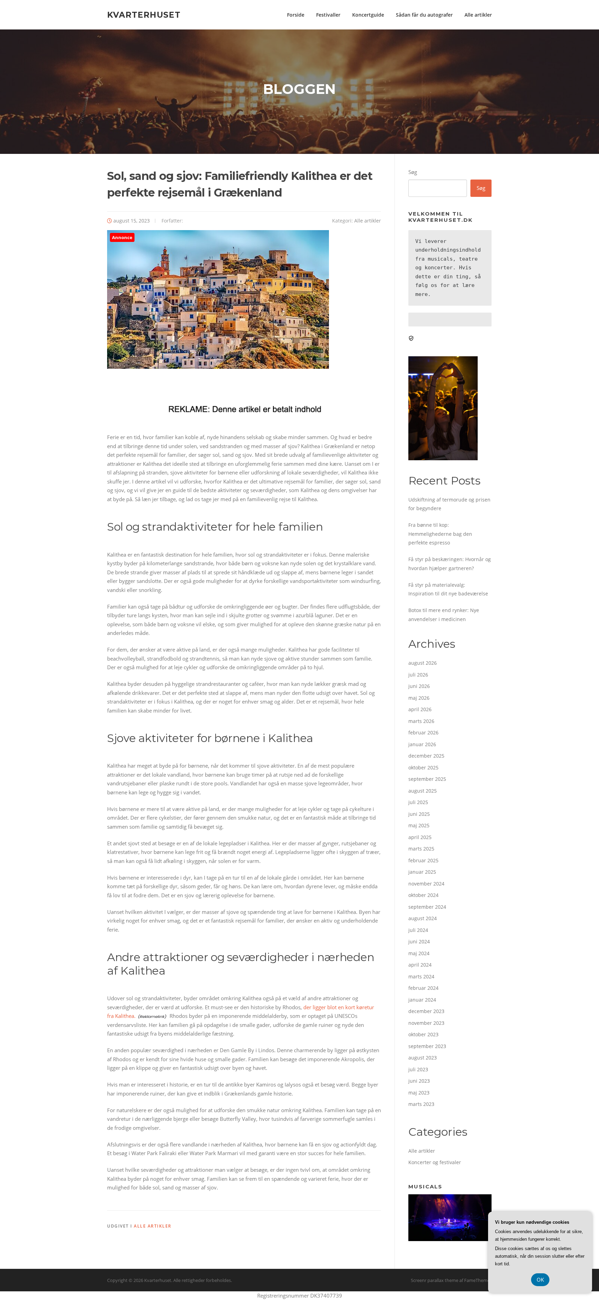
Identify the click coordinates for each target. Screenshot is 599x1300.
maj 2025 (418, 825)
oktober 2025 (423, 767)
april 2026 (420, 709)
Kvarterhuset (144, 14)
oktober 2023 (423, 1034)
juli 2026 (418, 674)
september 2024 (427, 907)
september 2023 (427, 1046)
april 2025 (420, 837)
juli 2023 (418, 1069)
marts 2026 (421, 721)
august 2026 (422, 663)
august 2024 (422, 918)
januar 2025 (422, 872)
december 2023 (426, 1011)
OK (540, 1279)
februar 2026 (423, 732)
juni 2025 (419, 814)
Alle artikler (478, 14)
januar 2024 (422, 999)
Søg (412, 171)
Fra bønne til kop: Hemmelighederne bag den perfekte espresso (440, 534)
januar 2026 (422, 744)
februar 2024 (423, 988)
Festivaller (328, 14)
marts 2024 (421, 976)
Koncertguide (368, 14)
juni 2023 (419, 1080)
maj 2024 (418, 953)
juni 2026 (419, 686)
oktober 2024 (423, 895)
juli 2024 (418, 930)
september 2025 (427, 779)
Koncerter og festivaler (434, 1162)
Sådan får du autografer (424, 14)
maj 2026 (418, 698)
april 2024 (420, 964)
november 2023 (426, 1023)
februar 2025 (423, 860)
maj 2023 (418, 1092)
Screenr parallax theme (434, 1280)
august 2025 (422, 790)
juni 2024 (419, 941)
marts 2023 (421, 1104)
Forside (295, 14)
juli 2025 (418, 802)
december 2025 (426, 755)
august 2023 (422, 1057)
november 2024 (426, 883)
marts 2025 (421, 848)
